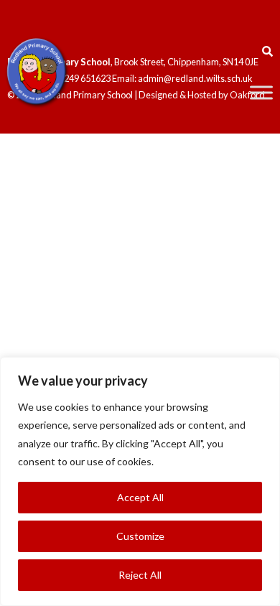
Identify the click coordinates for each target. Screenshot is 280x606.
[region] (140, 481)
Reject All (140, 575)
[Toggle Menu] (261, 92)
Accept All (140, 497)
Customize (140, 536)
